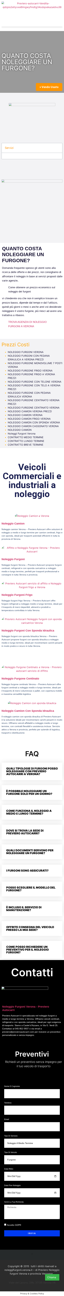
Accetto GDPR (14, 1225)
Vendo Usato (49, 87)
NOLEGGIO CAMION (20, 429)
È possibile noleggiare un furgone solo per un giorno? (29, 792)
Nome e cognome (12, 1086)
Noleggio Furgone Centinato (20, 678)
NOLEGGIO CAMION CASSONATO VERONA (33, 426)
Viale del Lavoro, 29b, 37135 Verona (32, 1075)
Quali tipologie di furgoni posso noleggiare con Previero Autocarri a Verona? (32, 771)
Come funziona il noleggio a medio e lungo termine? (29, 812)
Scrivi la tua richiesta (14, 1202)
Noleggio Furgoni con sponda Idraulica (28, 630)
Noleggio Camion (13, 523)
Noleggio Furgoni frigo (17, 594)
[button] (32, 27)
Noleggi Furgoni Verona (21, 433)
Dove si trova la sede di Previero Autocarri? (24, 832)
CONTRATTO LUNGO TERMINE (26, 440)
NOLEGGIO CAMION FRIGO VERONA (29, 418)
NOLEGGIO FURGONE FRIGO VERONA (30, 370)
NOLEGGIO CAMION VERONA (25, 415)
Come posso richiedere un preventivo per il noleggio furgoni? (27, 949)
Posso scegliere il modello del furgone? (30, 889)
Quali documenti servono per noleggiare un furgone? (29, 852)
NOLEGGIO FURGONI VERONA (25, 352)
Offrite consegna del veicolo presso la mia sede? (30, 928)
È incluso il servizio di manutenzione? (23, 909)
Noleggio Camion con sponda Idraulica (28, 710)
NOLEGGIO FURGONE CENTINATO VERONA (33, 407)
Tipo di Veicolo (10, 1152)
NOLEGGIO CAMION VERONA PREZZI (30, 411)
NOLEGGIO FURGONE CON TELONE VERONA (34, 381)
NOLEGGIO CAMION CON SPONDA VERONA (34, 422)
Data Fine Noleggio (12, 1186)
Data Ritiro (8, 1169)
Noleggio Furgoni (13, 559)
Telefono (8, 1103)
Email (6, 1119)
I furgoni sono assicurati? (27, 870)
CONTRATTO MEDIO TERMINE (25, 437)
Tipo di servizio (11, 1136)
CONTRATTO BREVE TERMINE (25, 444)
